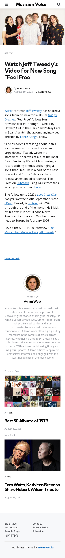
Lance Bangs (28, 137)
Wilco (8, 111)
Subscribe (38, 531)
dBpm (8, 203)
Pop (9, 476)
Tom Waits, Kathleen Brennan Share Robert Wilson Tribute (32, 487)
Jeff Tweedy (34, 111)
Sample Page (12, 531)
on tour (33, 203)
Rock (9, 412)
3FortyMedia (46, 547)
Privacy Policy (40, 527)
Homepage (11, 527)
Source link (12, 258)
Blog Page (11, 523)
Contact (37, 523)
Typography (11, 535)
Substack (23, 183)
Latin (10, 53)
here (37, 187)
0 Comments (43, 91)
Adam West (24, 88)
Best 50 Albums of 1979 (26, 420)
